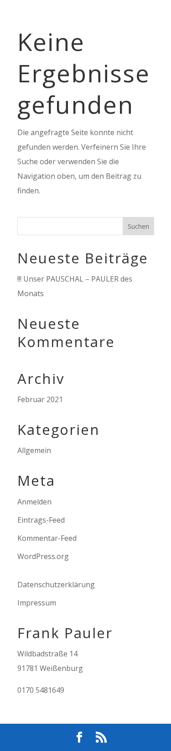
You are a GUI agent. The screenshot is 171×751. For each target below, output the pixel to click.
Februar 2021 (40, 399)
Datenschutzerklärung (56, 585)
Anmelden (34, 502)
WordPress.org (43, 556)
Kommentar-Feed (47, 538)
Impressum (36, 603)
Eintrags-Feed (41, 520)
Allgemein (34, 450)
